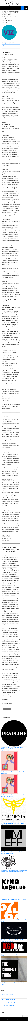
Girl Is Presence (7, 708)
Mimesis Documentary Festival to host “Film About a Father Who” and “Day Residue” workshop (13, 824)
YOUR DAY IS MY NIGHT (8, 1005)
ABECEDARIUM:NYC (7, 994)
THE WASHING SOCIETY (8, 1002)
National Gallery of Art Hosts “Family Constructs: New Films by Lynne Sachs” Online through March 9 (14, 870)
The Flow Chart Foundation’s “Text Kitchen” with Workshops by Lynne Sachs (13, 795)
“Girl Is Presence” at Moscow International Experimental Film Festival (11, 852)
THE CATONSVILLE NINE (8, 999)
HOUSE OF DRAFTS (7, 997)
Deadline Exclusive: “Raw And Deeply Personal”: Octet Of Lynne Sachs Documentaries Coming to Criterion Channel (13, 749)
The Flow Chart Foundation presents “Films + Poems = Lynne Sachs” (14, 772)
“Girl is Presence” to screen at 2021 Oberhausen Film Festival (14, 920)
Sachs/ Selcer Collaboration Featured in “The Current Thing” (14, 983)
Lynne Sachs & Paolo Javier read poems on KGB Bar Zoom (13, 954)
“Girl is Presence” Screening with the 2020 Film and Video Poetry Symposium (13, 940)
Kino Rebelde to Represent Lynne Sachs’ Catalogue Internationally (13, 900)
